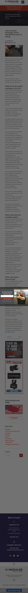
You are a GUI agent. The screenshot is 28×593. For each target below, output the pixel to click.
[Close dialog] (27, 289)
